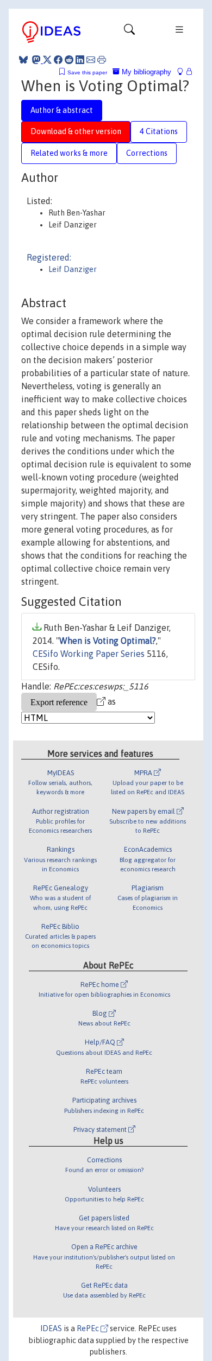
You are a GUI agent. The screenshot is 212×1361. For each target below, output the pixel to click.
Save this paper (87, 72)
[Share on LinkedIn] (80, 60)
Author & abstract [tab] (61, 110)
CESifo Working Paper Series (89, 654)
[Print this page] (101, 60)
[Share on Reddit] (69, 60)
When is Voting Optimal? (107, 640)
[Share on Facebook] (58, 60)
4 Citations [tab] (159, 131)
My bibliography (145, 72)
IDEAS (51, 1328)
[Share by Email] (90, 60)
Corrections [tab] (146, 153)
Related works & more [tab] (69, 153)
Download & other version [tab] (75, 131)
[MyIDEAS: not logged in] (183, 72)
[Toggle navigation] (129, 32)
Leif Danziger (72, 269)
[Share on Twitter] (47, 60)
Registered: (49, 257)
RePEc (89, 1328)
